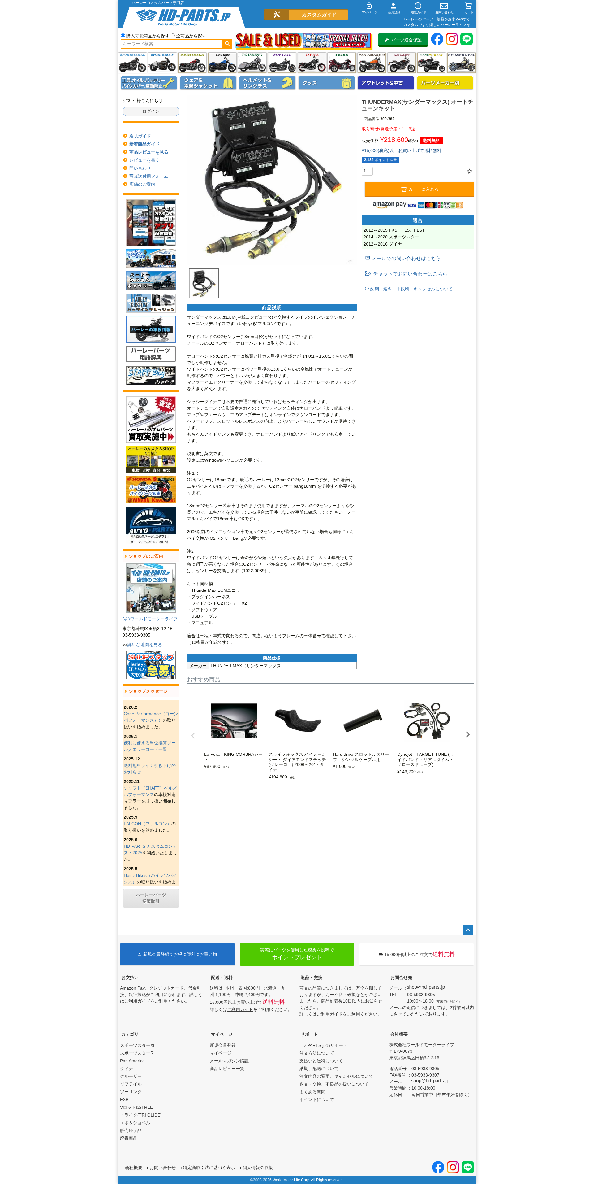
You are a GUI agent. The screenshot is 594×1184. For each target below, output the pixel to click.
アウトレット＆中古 (386, 82)
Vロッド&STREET (138, 1107)
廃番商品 (128, 1138)
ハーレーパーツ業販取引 (151, 898)
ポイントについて (316, 1099)
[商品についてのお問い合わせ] (403, 258)
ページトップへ (468, 930)
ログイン (151, 111)
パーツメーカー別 (445, 82)
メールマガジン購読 (229, 1060)
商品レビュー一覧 (227, 1068)
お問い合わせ (163, 1167)
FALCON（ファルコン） (147, 823)
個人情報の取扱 (258, 1167)
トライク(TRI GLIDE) (342, 63)
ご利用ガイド (137, 1001)
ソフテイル (282, 63)
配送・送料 (222, 977)
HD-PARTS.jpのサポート (323, 1045)
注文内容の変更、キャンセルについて (336, 1076)
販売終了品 (131, 1130)
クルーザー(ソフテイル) (222, 63)
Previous (193, 735)
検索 (227, 44)
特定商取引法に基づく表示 (209, 1167)
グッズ (327, 82)
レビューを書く (144, 160)
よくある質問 (312, 1091)
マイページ (222, 1034)
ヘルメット (267, 82)
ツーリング (252, 63)
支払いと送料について (321, 1060)
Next (468, 734)
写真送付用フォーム (148, 176)
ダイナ (312, 63)
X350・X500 (402, 63)
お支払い (130, 977)
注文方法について (316, 1053)
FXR (124, 1099)
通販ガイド (140, 135)
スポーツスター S (162, 63)
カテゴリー (132, 1034)
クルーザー (131, 1076)
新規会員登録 (223, 1045)
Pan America (372, 63)
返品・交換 (311, 977)
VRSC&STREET (431, 63)
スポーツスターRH (138, 1053)
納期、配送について (318, 1068)
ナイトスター (192, 63)
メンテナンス (149, 82)
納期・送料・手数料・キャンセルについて (411, 288)
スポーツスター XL (132, 63)
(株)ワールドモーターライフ (150, 618)
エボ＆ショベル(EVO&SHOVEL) (461, 63)
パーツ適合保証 (406, 39)
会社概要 (399, 1034)
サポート (309, 1034)
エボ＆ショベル (135, 1122)
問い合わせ (140, 168)
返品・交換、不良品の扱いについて (334, 1084)
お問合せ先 (401, 977)
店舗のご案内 (142, 184)
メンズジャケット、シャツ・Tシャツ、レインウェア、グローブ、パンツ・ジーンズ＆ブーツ (208, 82)
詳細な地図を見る (144, 644)
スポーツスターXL (138, 1045)
